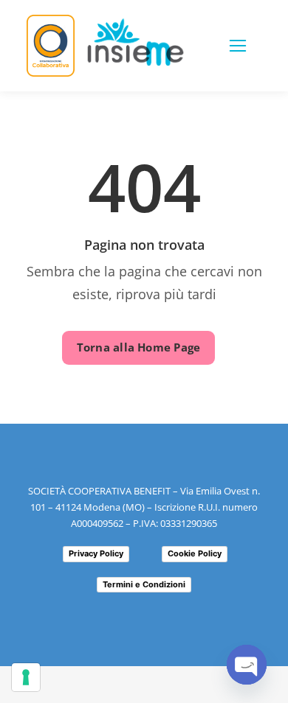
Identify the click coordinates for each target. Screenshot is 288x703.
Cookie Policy (195, 553)
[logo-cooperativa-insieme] (135, 24)
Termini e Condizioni (144, 584)
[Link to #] (238, 45)
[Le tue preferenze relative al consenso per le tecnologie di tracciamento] (26, 677)
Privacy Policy (96, 553)
